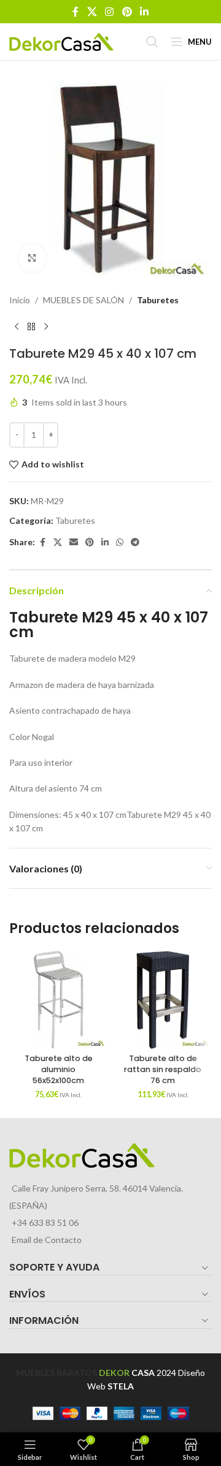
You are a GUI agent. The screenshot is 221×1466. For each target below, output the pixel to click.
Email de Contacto (47, 1239)
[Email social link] (74, 542)
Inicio (19, 300)
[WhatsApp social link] (119, 542)
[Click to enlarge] (32, 258)
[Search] (152, 41)
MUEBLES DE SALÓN (83, 300)
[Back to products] (31, 326)
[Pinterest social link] (127, 11)
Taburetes (158, 300)
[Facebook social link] (75, 11)
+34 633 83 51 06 (45, 1222)
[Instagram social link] (109, 11)
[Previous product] (16, 326)
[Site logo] (61, 41)
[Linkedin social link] (144, 11)
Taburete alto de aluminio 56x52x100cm (59, 1069)
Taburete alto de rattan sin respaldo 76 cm (162, 1069)
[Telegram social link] (135, 542)
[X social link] (92, 11)
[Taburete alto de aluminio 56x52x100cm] (58, 1000)
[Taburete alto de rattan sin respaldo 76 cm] (163, 1000)
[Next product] (46, 326)
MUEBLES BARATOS (56, 1372)
